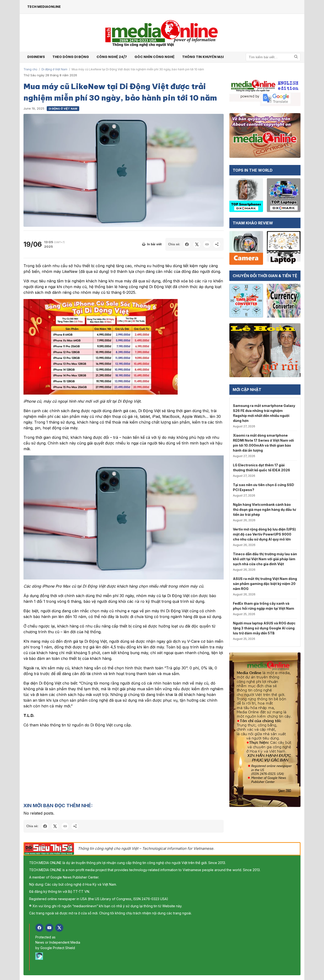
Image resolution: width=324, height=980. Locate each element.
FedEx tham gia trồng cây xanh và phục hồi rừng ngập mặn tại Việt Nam (263, 605)
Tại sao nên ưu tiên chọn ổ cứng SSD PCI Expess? (263, 487)
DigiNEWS (36, 56)
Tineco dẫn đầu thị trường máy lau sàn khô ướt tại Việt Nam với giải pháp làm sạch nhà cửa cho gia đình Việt (265, 559)
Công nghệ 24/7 (112, 56)
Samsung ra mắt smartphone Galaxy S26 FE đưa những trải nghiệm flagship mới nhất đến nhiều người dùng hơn (264, 413)
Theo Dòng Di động (70, 56)
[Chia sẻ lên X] (197, 244)
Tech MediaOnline (44, 6)
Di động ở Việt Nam (54, 69)
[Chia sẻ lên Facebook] (187, 244)
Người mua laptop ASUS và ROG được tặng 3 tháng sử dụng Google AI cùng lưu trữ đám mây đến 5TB (264, 628)
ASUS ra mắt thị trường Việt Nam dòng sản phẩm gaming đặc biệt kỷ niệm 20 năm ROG (265, 584)
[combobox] (273, 57)
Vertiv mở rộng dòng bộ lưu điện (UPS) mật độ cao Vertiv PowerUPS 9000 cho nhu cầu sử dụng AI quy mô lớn (264, 534)
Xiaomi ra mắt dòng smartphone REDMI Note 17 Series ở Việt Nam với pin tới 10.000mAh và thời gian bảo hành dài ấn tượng (263, 442)
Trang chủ (30, 69)
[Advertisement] (123, 765)
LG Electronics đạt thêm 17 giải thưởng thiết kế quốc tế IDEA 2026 (261, 467)
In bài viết (154, 244)
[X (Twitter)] (59, 928)
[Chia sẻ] (217, 244)
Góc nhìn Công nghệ (154, 56)
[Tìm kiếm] (296, 56)
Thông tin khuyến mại (203, 56)
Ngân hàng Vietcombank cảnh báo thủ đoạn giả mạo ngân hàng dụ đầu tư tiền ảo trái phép (264, 509)
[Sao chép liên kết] (207, 244)
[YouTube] (49, 928)
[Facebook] (39, 928)
